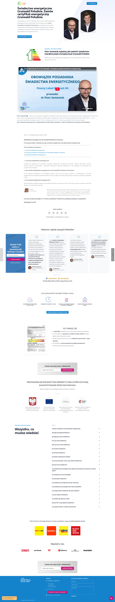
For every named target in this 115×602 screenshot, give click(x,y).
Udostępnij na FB (30, 202)
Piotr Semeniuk (21, 116)
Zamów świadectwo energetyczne (57, 312)
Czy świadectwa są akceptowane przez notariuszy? (65, 482)
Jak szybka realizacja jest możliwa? (61, 456)
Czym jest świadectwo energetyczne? (35, 150)
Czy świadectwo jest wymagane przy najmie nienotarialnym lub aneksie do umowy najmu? (74, 469)
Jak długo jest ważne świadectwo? (61, 436)
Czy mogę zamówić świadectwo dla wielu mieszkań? (65, 490)
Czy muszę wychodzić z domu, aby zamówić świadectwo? (67, 460)
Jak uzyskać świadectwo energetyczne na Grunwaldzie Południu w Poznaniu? (45, 152)
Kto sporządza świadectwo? (59, 478)
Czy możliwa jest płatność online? (61, 498)
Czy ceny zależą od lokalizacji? (60, 494)
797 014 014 (51, 589)
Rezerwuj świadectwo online (24, 36)
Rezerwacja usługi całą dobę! (58, 592)
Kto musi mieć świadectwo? (59, 440)
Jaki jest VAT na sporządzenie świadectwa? (63, 502)
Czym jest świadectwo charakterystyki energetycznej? (66, 428)
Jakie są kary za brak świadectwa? (61, 444)
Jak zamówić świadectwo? (59, 448)
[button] (112, 254)
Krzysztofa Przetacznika (31, 25)
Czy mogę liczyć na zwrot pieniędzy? (61, 474)
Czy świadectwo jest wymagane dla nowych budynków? (66, 486)
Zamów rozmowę (15, 259)
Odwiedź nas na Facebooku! (54, 595)
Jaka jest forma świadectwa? (59, 464)
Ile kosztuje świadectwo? (58, 452)
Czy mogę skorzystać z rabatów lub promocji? (64, 506)
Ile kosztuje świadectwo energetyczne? (35, 154)
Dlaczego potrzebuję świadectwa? (61, 432)
